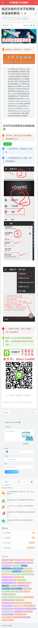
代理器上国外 (28, 568)
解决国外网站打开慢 (7, 563)
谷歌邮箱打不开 (6, 571)
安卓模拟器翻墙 (18, 606)
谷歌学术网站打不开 (27, 560)
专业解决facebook (17, 588)
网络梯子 (4, 560)
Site (6, 464)
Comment (8, 427)
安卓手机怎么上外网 (29, 606)
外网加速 (17, 560)
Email (7, 456)
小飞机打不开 (27, 588)
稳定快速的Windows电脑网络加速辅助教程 (20, 500)
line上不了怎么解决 (23, 585)
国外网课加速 (6, 574)
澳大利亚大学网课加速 (27, 574)
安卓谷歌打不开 (6, 617)
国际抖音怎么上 (16, 617)
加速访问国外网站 (20, 563)
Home (7, 25)
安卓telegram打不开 (7, 611)
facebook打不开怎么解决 (24, 583)
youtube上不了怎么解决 (8, 583)
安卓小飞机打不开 (31, 608)
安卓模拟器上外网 (7, 606)
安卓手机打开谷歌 (19, 608)
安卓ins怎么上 (28, 611)
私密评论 (26, 444)
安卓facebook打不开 (7, 614)
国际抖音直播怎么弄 (7, 620)
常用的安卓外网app (7, 608)
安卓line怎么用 (19, 611)
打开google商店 (16, 571)
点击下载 (7, 144)
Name (7, 448)
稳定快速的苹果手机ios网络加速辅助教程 (20, 520)
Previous (5, 412)
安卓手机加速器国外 (7, 603)
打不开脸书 (5, 585)
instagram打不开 (6, 568)
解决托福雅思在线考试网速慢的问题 (12, 597)
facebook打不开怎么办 (8, 600)
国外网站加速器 (6, 565)
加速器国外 (29, 563)
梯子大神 (6, 17)
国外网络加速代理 (18, 568)
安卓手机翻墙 (20, 600)
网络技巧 (25, 19)
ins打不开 (24, 565)
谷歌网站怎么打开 (27, 571)
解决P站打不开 (6, 588)
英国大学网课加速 (18, 577)
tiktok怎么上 (26, 617)
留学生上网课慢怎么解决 (9, 580)
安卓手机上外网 (27, 603)
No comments (7, 19)
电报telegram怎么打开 (8, 591)
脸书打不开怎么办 (28, 597)
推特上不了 (13, 585)
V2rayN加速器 (16, 565)
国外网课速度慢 (15, 574)
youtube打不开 (21, 580)
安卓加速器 (18, 603)
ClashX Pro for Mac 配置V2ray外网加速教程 (20, 506)
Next (33, 412)
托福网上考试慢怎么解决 (22, 591)
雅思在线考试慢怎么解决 (9, 594)
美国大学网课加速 (7, 577)
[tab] (6, 482)
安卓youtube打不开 (20, 614)
